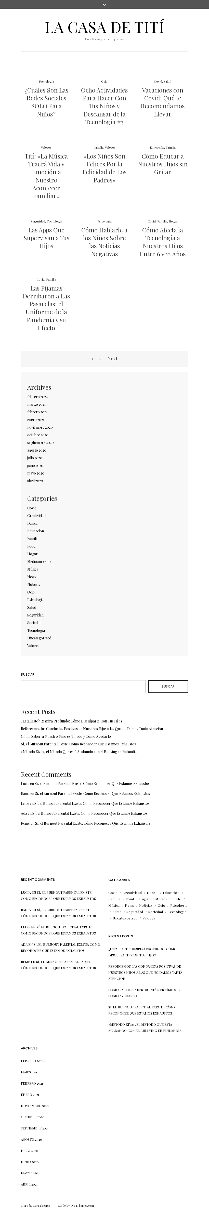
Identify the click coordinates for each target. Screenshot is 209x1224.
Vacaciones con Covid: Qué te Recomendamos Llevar (163, 102)
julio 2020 (34, 457)
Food (31, 546)
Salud (167, 81)
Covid (158, 81)
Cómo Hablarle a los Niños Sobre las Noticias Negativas (104, 242)
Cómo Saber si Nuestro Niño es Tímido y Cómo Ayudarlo (66, 736)
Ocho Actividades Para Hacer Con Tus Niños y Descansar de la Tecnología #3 (104, 106)
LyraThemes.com (82, 1205)
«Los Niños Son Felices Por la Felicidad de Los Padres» (104, 168)
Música (32, 569)
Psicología (104, 221)
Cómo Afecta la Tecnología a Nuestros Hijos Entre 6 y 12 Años (163, 242)
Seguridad (38, 221)
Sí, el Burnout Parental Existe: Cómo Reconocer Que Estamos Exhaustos (78, 744)
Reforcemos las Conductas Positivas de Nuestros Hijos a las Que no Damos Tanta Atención (92, 728)
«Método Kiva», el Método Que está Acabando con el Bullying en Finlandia (79, 751)
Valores (46, 147)
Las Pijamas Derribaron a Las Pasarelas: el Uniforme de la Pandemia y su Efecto (46, 308)
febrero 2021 (37, 412)
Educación (157, 147)
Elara (24, 1205)
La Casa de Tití (104, 26)
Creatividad (36, 515)
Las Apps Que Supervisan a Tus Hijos (46, 238)
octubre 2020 (37, 434)
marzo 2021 (36, 404)
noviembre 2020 (40, 427)
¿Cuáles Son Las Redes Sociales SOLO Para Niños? (46, 102)
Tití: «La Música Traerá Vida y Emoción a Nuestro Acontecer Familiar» (46, 176)
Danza (32, 523)
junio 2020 (35, 465)
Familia (98, 147)
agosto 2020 (36, 450)
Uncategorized (39, 638)
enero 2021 (35, 419)
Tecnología (46, 81)
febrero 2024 (37, 396)
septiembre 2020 (40, 442)
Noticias (33, 584)
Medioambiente (39, 561)
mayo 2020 (35, 473)
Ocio (104, 81)
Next (112, 359)
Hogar (173, 221)
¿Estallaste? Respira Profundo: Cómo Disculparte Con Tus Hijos (71, 721)
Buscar (28, 674)
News (31, 576)
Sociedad (34, 622)
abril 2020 (35, 480)
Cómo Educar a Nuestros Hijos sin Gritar (163, 164)
